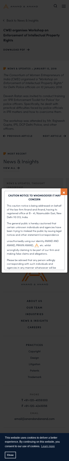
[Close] (64, 191)
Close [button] (10, 455)
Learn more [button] (48, 446)
